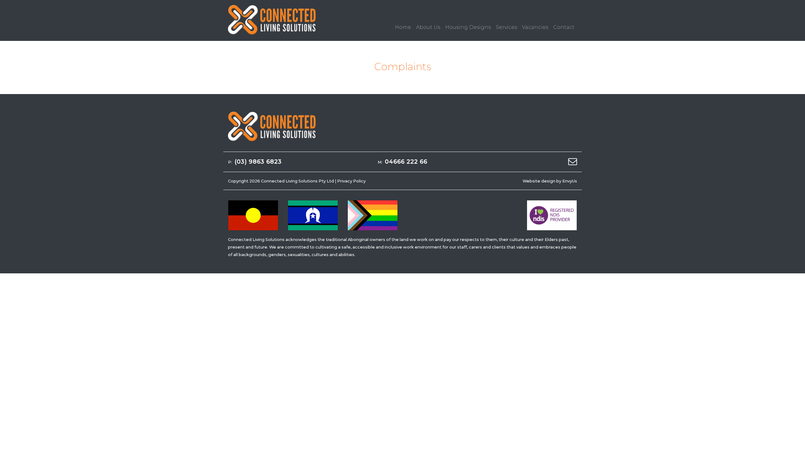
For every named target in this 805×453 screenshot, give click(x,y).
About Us (428, 27)
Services (506, 27)
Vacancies (535, 27)
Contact (564, 27)
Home (403, 27)
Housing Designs (468, 27)
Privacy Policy (351, 181)
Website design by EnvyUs (550, 181)
